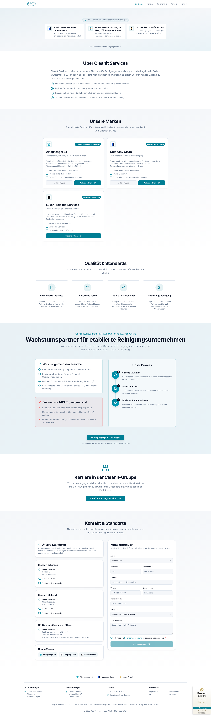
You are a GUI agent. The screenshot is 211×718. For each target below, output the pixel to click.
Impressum (153, 692)
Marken (150, 4)
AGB (151, 694)
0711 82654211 (48, 609)
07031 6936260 (48, 579)
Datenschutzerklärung (133, 638)
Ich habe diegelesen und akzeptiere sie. (140, 638)
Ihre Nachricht (117, 620)
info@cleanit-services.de (52, 583)
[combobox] (142, 560)
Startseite (139, 4)
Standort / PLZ (116, 599)
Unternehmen (148, 588)
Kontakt (184, 4)
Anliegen (114, 609)
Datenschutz (174, 692)
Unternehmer (162, 4)
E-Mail (114, 577)
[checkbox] (111, 638)
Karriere (174, 4)
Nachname (148, 567)
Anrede (113, 556)
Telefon (113, 588)
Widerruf (172, 694)
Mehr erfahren (59, 183)
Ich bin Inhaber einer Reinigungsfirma (104, 47)
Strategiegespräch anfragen (105, 437)
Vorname (114, 567)
